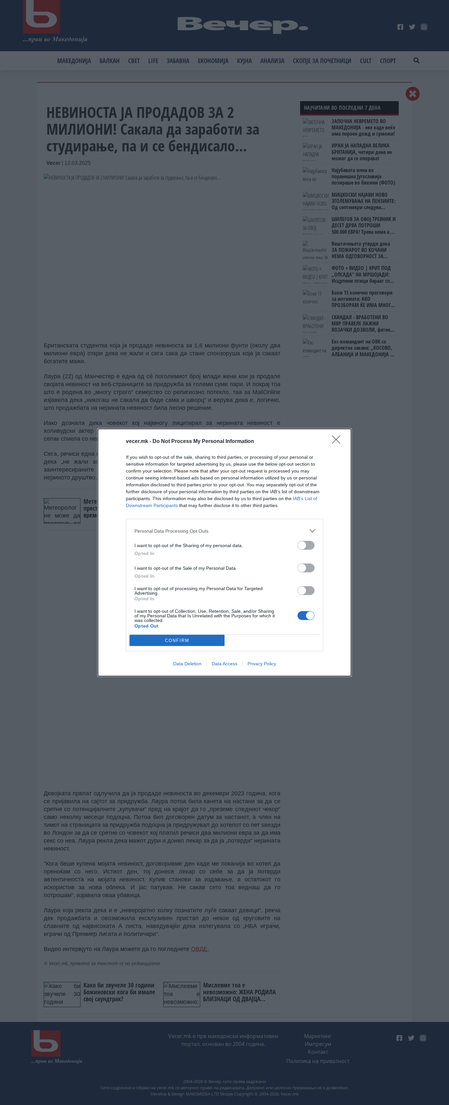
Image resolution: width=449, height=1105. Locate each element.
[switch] (306, 545)
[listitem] (224, 530)
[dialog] (224, 552)
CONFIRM (177, 640)
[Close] (338, 441)
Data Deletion (187, 663)
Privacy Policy (262, 663)
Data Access (224, 663)
